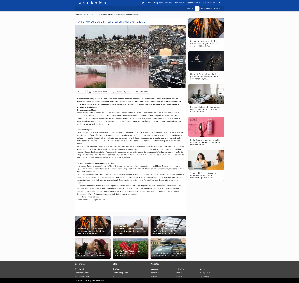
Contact (116, 269)
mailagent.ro (205, 273)
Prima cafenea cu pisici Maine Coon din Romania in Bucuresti (91, 254)
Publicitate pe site (120, 273)
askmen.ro (155, 269)
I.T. (197, 8)
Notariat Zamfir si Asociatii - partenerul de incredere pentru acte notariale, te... (204, 76)
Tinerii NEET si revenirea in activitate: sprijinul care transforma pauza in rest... (203, 175)
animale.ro (155, 273)
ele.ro (202, 269)
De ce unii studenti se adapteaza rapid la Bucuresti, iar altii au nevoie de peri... (205, 109)
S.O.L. (115, 276)
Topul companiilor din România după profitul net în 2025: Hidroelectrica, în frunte (167, 231)
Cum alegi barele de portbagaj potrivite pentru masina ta (166, 254)
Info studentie (209, 3)
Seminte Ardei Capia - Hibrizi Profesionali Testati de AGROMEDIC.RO (128, 253)
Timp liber (158, 3)
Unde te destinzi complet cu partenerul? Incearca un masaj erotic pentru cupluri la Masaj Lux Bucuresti (130, 230)
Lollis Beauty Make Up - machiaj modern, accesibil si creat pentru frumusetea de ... (205, 142)
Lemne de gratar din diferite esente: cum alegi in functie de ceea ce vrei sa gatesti (91, 231)
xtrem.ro (179, 273)
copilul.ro (179, 276)
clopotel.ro (204, 276)
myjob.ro (154, 276)
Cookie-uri (79, 269)
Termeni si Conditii (82, 273)
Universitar (179, 3)
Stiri (149, 3)
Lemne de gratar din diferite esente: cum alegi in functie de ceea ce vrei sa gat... (204, 43)
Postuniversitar (193, 3)
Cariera (168, 3)
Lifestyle (189, 8)
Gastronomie (206, 8)
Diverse (217, 8)
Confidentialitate (82, 276)
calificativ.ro (181, 269)
